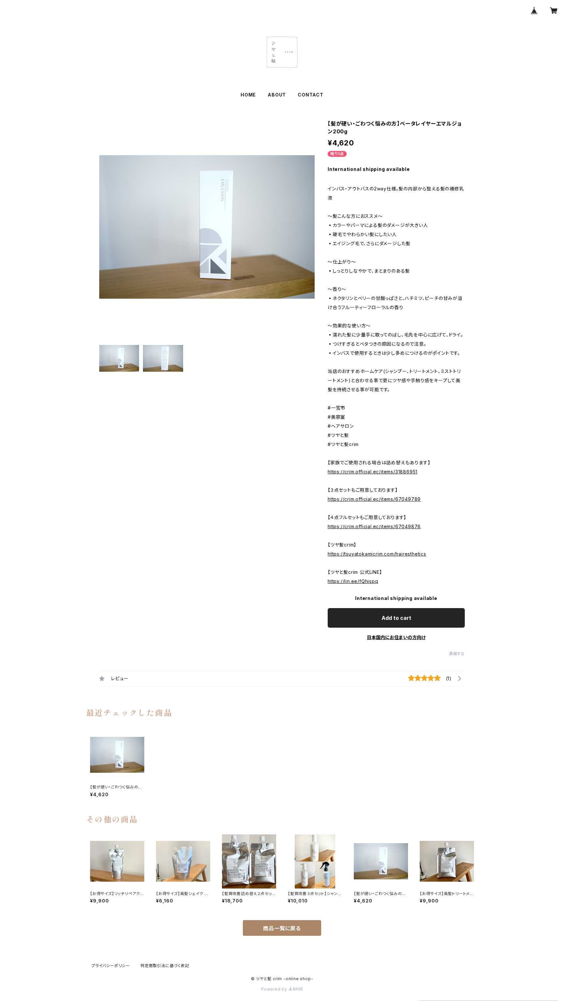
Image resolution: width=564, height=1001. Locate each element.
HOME (248, 94)
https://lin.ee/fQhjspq (353, 581)
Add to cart (396, 618)
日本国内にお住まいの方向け (396, 637)
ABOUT (277, 94)
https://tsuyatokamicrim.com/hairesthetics (377, 554)
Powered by (275, 989)
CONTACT (310, 94)
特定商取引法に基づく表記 (164, 965)
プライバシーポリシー (110, 965)
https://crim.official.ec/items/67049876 (374, 526)
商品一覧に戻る (282, 928)
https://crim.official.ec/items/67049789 (374, 499)
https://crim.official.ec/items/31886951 (372, 471)
